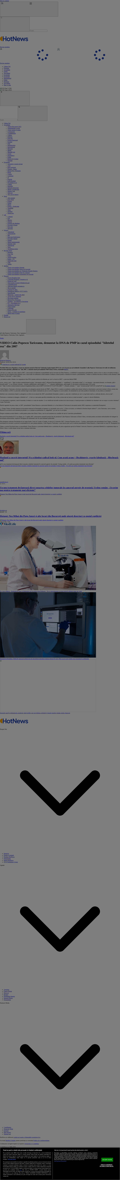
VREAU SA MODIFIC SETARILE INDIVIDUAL (107, 1165)
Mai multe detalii (12, 1159)
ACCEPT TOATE (107, 1159)
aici (20, 1169)
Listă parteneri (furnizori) (60, 1161)
